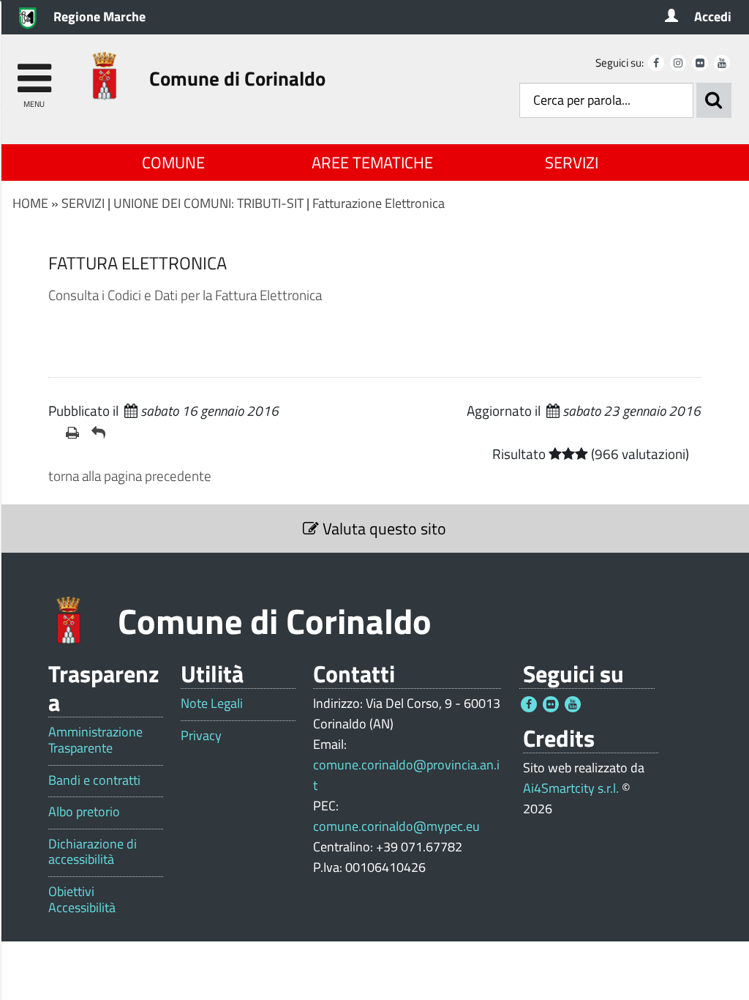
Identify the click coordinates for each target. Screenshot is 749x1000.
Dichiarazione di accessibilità (92, 851)
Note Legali (212, 703)
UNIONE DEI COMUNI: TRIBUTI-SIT (208, 203)
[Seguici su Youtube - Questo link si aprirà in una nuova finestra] (722, 63)
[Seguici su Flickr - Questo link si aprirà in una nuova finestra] (700, 63)
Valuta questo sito (382, 528)
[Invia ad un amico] (98, 433)
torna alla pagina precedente (129, 475)
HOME (30, 203)
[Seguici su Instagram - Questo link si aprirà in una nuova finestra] (678, 63)
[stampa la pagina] (73, 433)
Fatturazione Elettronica (378, 203)
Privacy (201, 736)
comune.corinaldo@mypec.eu (396, 826)
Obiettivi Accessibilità (82, 899)
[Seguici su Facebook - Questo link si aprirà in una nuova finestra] (656, 63)
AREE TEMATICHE (372, 162)
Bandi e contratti (94, 780)
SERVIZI (571, 162)
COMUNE (173, 162)
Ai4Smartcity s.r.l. (571, 788)
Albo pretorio (84, 812)
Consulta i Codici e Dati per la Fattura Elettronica (185, 294)
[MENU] (34, 71)
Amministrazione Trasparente (95, 739)
